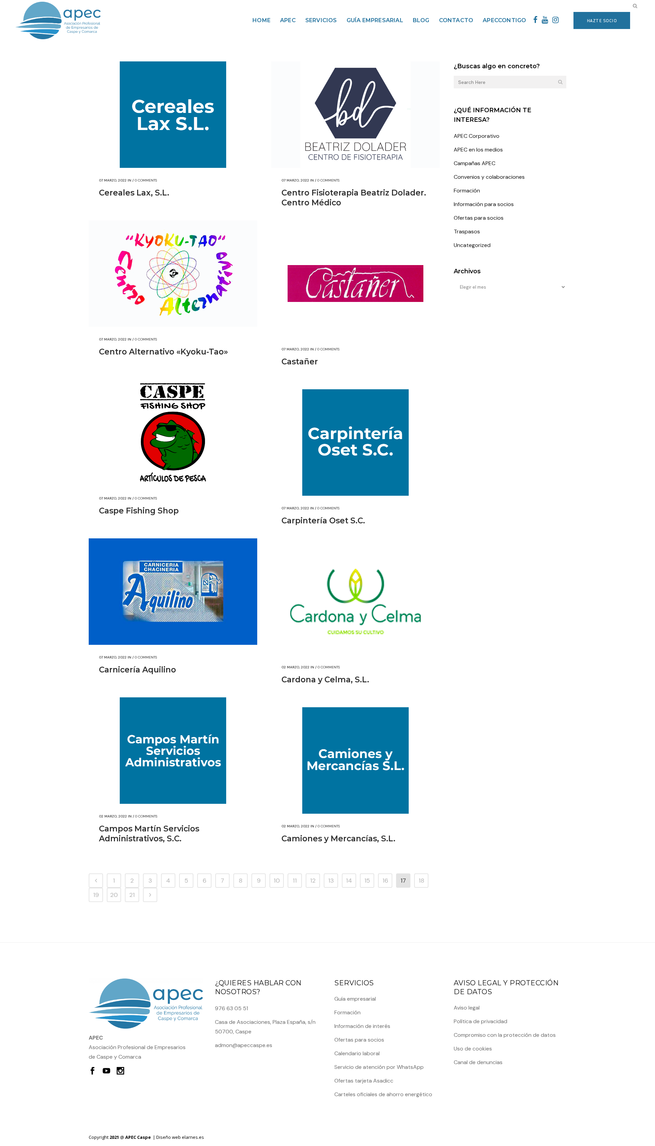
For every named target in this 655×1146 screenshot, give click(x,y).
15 (367, 880)
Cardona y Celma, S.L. (325, 679)
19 (96, 895)
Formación (467, 190)
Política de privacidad (480, 1021)
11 (295, 880)
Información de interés (362, 1026)
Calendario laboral (357, 1053)
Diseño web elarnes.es (180, 1137)
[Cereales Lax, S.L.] (173, 114)
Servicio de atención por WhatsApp (379, 1067)
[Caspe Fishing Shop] (173, 432)
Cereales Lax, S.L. (134, 193)
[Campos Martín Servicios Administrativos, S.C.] (173, 750)
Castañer (299, 361)
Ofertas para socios (479, 217)
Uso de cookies (473, 1048)
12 (313, 880)
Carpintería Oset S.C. (323, 520)
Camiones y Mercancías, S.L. (338, 838)
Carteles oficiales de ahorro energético (383, 1094)
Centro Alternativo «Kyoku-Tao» (163, 352)
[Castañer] (355, 283)
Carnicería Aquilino (137, 669)
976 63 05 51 (231, 1008)
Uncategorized (472, 245)
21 (132, 895)
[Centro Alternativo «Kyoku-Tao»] (173, 273)
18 (421, 880)
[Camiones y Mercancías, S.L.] (355, 760)
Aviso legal (467, 1007)
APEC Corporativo (476, 136)
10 (277, 880)
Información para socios (484, 204)
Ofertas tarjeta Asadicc (363, 1080)
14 (349, 880)
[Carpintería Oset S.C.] (355, 442)
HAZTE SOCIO (602, 20)
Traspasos (467, 231)
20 (114, 895)
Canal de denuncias (478, 1062)
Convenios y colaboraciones (489, 176)
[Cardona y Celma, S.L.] (355, 601)
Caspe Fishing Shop (139, 511)
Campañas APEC (474, 163)
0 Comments (146, 180)
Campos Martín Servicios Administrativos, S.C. (149, 833)
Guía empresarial (355, 998)
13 (331, 880)
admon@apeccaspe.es (243, 1045)
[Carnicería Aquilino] (173, 591)
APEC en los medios (478, 149)
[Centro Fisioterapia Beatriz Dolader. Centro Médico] (355, 114)
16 (385, 880)
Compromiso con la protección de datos (505, 1035)
